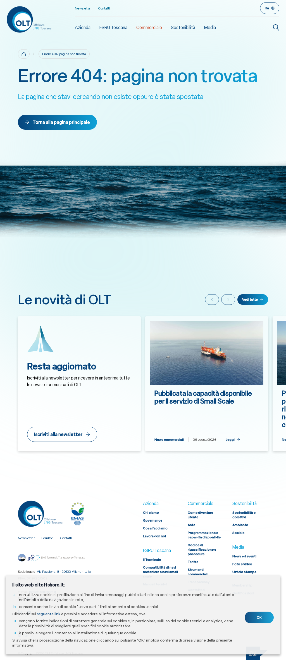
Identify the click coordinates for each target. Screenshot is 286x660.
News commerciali (169, 439)
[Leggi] (207, 384)
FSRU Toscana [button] (113, 27)
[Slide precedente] (212, 299)
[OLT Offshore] (41, 19)
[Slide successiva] (228, 299)
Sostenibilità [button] (183, 27)
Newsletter (83, 8)
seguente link (48, 613)
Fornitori (47, 538)
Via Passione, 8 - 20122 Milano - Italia (64, 571)
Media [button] (210, 27)
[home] (24, 54)
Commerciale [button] (149, 27)
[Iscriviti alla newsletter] (79, 384)
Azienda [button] (82, 27)
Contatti (104, 8)
